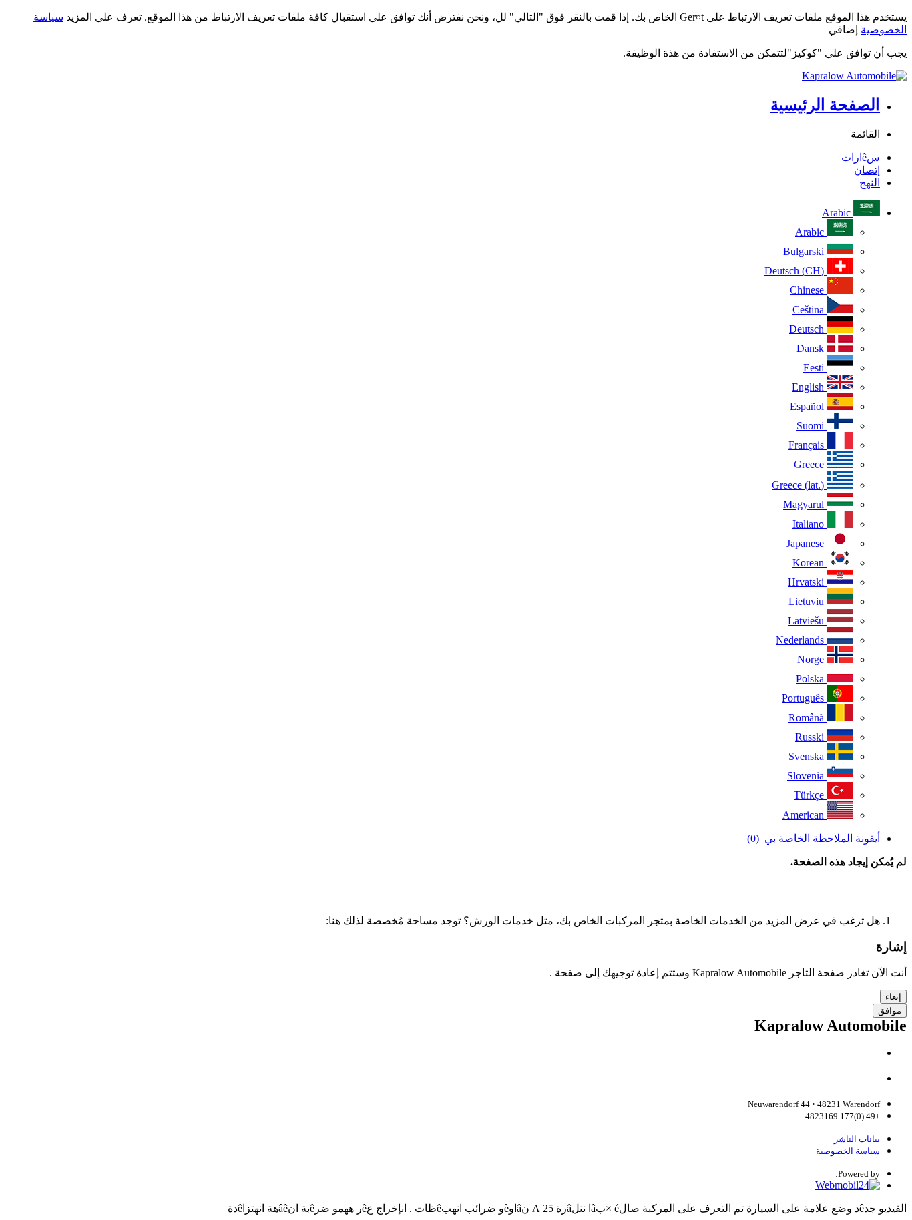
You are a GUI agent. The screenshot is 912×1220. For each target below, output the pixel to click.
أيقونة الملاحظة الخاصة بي (813, 838)
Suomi (811, 425)
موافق (889, 1011)
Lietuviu (807, 601)
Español (808, 406)
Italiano (809, 524)
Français (807, 445)
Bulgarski (805, 251)
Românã (807, 717)
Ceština (809, 309)
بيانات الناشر (857, 1139)
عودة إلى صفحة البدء (858, 897)
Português (804, 698)
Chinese (808, 290)
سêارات (860, 157)
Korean (809, 562)
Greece (810, 464)
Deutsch (808, 329)
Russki (811, 737)
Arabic (837, 212)
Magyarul (805, 504)
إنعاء (893, 997)
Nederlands (801, 640)
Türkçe (810, 795)
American (804, 815)
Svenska (807, 756)
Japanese (806, 543)
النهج (869, 182)
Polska (811, 678)
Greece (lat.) (799, 485)
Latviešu (807, 620)
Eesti (815, 367)
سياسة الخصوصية (848, 1151)
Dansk (811, 348)
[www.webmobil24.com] (847, 1185)
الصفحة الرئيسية (825, 105)
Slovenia (807, 775)
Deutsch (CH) (795, 270)
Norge (812, 659)
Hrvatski (807, 582)
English (809, 387)
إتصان (867, 170)
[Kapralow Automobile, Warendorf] (456, 76)
